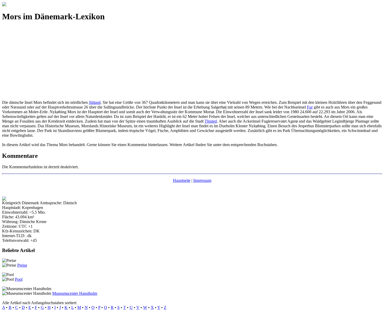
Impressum (202, 180)
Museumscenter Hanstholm (74, 293)
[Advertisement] (159, 63)
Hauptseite (181, 180)
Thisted (211, 121)
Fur (310, 107)
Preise (22, 265)
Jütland (95, 102)
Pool (18, 279)
